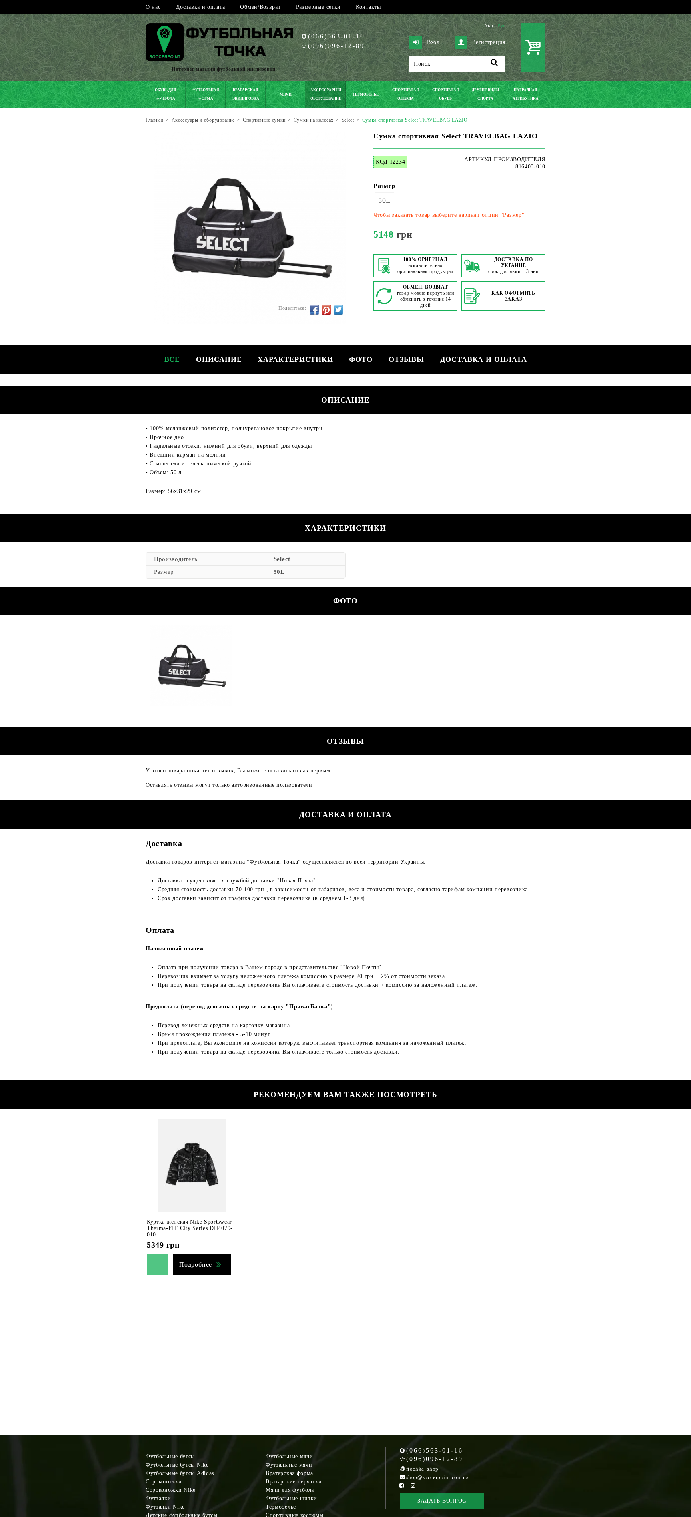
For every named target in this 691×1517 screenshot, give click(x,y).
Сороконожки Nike (171, 1490)
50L (384, 200)
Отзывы (406, 359)
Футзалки (158, 1498)
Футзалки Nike (165, 1507)
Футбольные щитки (291, 1498)
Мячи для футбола (290, 1490)
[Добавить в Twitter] (338, 310)
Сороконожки (164, 1482)
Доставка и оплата (200, 7)
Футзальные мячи (289, 1465)
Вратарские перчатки (294, 1482)
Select (282, 559)
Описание (219, 359)
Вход (433, 42)
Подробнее (195, 1264)
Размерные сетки (318, 7)
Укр (489, 25)
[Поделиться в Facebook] (314, 310)
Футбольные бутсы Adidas (180, 1473)
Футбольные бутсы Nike (177, 1465)
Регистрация (488, 42)
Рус (501, 25)
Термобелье (281, 1507)
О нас (153, 7)
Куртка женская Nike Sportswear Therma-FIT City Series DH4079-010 (190, 1228)
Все (172, 359)
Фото (361, 359)
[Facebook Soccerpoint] (401, 1486)
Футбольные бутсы (170, 1456)
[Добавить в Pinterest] (326, 310)
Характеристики (295, 359)
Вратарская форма (289, 1473)
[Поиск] (494, 64)
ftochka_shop (422, 1469)
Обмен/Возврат (260, 7)
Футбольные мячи (289, 1456)
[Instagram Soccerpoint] (413, 1486)
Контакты (368, 7)
